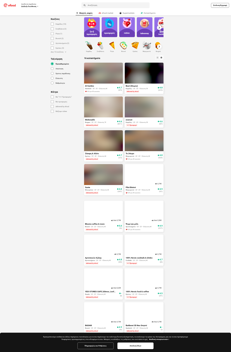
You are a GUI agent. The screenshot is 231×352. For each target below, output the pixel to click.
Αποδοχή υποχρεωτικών (158, 339)
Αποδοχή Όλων (135, 346)
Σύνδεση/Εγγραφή (220, 5)
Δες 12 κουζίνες (57, 52)
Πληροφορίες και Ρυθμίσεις (95, 346)
